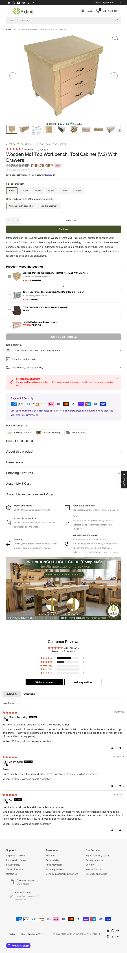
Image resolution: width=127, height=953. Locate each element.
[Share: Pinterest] (27, 441)
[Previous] (12, 75)
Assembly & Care (18, 483)
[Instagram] (13, 2)
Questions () (30, 693)
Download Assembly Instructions (62, 873)
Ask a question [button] (83, 682)
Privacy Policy (13, 864)
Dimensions (14, 462)
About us (50, 855)
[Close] (117, 378)
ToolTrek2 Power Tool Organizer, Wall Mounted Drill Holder (53, 292)
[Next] (114, 75)
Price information (54, 864)
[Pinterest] (23, 2)
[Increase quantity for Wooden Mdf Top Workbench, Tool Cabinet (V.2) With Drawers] (17, 220)
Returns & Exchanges (16, 860)
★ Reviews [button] (124, 479)
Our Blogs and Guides (96, 873)
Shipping (20, 170)
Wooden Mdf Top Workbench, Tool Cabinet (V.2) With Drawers (55, 272)
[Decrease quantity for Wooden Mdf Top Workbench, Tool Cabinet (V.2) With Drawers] (8, 220)
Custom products (94, 860)
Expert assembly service (24, 359)
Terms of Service (14, 869)
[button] (14, 149)
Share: (9, 441)
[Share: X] (22, 441)
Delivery (90, 864)
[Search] (117, 20)
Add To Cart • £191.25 (63, 336)
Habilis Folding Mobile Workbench (40, 322)
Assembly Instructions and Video (30, 494)
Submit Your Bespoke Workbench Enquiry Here (36, 350)
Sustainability (52, 860)
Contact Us (11, 873)
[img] (9, 712)
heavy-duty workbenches (56, 382)
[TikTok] (28, 2)
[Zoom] (115, 38)
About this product (19, 451)
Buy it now (64, 229)
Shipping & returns (19, 473)
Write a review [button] (44, 682)
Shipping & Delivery (16, 855)
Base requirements (55, 869)
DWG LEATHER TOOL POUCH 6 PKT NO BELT (45, 307)
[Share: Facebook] (16, 441)
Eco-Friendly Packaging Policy (27, 367)
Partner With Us (93, 869)
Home (8, 29)
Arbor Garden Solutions (18, 144)
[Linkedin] (33, 2)
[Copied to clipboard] (32, 441)
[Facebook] (8, 2)
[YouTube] (18, 2)
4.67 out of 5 (71, 647)
